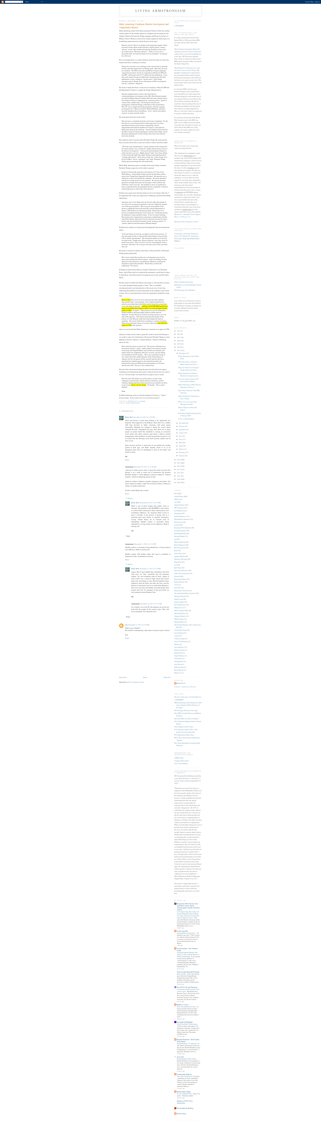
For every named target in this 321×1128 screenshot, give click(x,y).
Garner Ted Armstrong (181, 573)
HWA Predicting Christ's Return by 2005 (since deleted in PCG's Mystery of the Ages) (188, 705)
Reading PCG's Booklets (182, 528)
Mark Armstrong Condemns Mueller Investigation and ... (188, 374)
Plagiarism (177, 562)
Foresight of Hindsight (185, 1022)
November (182, 423)
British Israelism (179, 548)
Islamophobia (179, 661)
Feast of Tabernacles (181, 641)
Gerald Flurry (178, 496)
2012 (179, 473)
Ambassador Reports (184, 1074)
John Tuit (177, 588)
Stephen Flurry (179, 505)
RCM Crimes (181, 1113)
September (182, 429)
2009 (179, 482)
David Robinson (179, 605)
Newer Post (123, 677)
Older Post (167, 677)
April (181, 446)
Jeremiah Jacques (180, 530)
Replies (130, 498)
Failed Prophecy (179, 516)
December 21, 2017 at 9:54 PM (138, 625)
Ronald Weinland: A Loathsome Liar (188, 1043)
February (182, 452)
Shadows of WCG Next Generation (185, 1102)
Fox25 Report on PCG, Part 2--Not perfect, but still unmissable (185, 730)
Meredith (177, 513)
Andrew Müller (179, 556)
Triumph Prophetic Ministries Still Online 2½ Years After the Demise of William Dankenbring (188, 954)
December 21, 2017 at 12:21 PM (145, 544)
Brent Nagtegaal (179, 545)
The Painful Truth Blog (185, 1108)
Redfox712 (181, 683)
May (180, 442)
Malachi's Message (180, 559)
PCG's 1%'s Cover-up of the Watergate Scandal (187, 403)
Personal (177, 576)
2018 (179, 347)
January (182, 455)
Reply (127, 460)
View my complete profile (185, 687)
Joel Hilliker (178, 511)
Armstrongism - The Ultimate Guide (187, 949)
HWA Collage (179, 619)
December (182, 353)
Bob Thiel (177, 568)
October (182, 426)
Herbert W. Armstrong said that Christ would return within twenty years (187, 51)
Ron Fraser (178, 522)
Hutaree (177, 644)
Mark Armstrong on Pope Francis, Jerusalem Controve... (189, 385)
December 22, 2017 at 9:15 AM (151, 604)
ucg (175, 565)
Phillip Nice (178, 607)
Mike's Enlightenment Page (183, 282)
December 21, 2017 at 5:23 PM (150, 568)
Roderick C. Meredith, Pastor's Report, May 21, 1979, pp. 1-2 (187, 215)
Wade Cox (177, 673)
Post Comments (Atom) (136, 682)
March (181, 449)
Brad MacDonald (180, 533)
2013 (179, 469)
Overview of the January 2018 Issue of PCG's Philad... (188, 380)
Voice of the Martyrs (181, 763)
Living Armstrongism (160, 10)
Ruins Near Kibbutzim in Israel (186, 1007)
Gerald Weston (179, 656)
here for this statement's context (187, 221)
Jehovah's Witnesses (181, 570)
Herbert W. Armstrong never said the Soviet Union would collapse (187, 69)
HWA (176, 499)
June (180, 439)
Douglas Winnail (180, 596)
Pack (176, 550)
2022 (179, 334)
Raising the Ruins (180, 579)
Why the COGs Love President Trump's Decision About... (188, 368)
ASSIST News (179, 758)
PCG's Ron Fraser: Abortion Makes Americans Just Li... (188, 363)
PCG (175, 493)
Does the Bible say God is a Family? (186, 718)
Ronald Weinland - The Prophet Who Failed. (188, 1040)
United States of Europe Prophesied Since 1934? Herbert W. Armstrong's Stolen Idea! (186, 236)
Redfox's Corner (183, 1004)
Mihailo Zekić (179, 667)
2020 (179, 340)
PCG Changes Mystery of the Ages (186, 710)
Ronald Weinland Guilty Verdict (186, 1059)
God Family (178, 658)
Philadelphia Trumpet (181, 519)
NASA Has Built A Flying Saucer (187, 1024)
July (180, 436)
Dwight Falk (178, 653)
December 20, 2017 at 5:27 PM (150, 502)
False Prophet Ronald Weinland (188, 972)
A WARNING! (179, 26)
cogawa (176, 636)
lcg (175, 502)
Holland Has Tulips (184, 1091)
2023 (179, 331)
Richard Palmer (179, 536)
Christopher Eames (180, 630)
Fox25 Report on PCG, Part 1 (184, 727)
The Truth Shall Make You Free (184, 593)
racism (176, 525)
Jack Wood (178, 664)
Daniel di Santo (179, 650)
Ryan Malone (179, 670)
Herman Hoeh (179, 622)
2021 (179, 337)
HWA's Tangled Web (181, 610)
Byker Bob (129, 417)
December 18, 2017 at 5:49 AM (144, 417)
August (181, 433)
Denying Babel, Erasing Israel (186, 933)
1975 (176, 585)
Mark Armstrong (133, 403)
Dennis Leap (178, 599)
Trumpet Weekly (179, 616)
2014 (179, 466)
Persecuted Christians (181, 590)
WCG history (178, 508)
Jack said (180, 1057)
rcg (175, 539)
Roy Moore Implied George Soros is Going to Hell (189, 414)
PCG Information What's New (184, 735)
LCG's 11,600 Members (186, 419)
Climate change (179, 638)
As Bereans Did (182, 931)
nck (126, 625)
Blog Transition (182, 974)
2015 (179, 463)
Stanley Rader (179, 602)
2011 (179, 476)
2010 (179, 479)
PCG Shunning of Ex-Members (184, 290)
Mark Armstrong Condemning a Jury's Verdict (189, 397)
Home (145, 677)
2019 (179, 344)
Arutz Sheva (178, 553)
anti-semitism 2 (179, 647)
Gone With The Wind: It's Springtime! (188, 1076)
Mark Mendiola (179, 613)
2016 (179, 459)
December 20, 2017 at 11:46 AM (145, 467)
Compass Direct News (181, 761)
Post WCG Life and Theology (187, 987)
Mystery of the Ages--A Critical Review (187, 697)
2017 (179, 350)
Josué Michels (179, 633)
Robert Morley (179, 582)
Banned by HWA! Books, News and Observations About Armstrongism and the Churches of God (188, 906)
